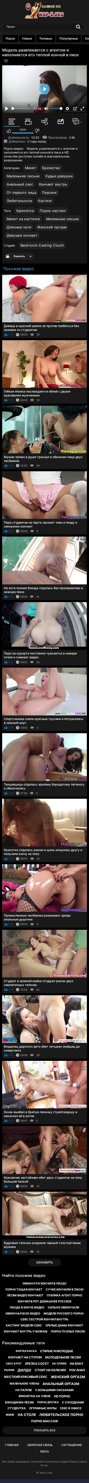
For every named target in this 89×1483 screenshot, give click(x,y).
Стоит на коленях (50, 1370)
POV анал (77, 1370)
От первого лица (22, 192)
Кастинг (45, 201)
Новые (27, 38)
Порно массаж (44, 1421)
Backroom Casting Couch (42, 245)
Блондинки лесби (19, 1402)
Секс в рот (14, 1363)
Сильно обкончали (63, 1307)
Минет (31, 168)
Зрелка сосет (37, 1363)
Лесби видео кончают (25, 1295)
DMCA (44, 1451)
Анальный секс (20, 184)
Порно (10, 38)
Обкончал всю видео (22, 1313)
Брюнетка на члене (35, 1396)
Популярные (68, 38)
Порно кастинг (53, 210)
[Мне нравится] (8, 131)
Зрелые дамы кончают (64, 1325)
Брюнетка (25, 210)
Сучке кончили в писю (65, 1289)
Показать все (45, 1430)
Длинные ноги (19, 227)
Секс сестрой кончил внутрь (44, 1319)
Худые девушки (59, 176)
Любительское (19, 201)
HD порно (62, 1396)
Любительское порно (61, 1414)
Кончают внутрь (53, 184)
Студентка (17, 1408)
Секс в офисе (70, 1408)
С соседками (73, 1402)
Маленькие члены (24, 1383)
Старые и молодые (56, 1351)
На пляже (59, 1363)
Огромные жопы (43, 1408)
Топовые (45, 38)
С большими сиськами (54, 1390)
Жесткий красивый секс (25, 1377)
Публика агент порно (64, 1295)
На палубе (23, 1390)
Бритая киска (26, 1351)
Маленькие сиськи (23, 176)
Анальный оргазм (61, 1384)
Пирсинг (49, 192)
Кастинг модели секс (24, 1325)
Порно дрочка (48, 1402)
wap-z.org (46, 1472)
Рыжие (9, 1370)
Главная (12, 1445)
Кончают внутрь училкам (25, 1331)
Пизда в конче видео (27, 1307)
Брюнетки (51, 168)
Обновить (44, 1262)
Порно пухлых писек (68, 1331)
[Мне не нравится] (37, 131)
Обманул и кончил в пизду (44, 1283)
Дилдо (24, 1370)
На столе (27, 1414)
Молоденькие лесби (63, 1357)
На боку (76, 1363)
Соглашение (71, 1445)
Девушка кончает (22, 235)
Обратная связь (40, 1445)
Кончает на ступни (25, 1357)
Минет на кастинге (23, 219)
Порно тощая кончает (23, 1289)
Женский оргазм (52, 227)
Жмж (10, 1414)
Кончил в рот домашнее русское (45, 1301)
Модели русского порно (64, 1313)
